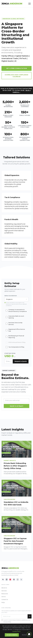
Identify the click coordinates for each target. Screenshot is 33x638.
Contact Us (4, 599)
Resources (4, 593)
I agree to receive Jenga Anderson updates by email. (17, 620)
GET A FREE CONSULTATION (16, 68)
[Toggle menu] (29, 4)
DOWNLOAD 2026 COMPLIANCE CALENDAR (16, 75)
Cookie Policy (16, 631)
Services (4, 590)
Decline (24, 635)
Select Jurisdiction (10, 295)
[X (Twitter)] (21, 579)
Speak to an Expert (16, 406)
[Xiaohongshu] (10, 579)
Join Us (3, 596)
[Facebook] (13, 579)
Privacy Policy (7, 621)
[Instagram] (17, 579)
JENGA (11, 3)
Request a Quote (21, 361)
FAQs (3, 602)
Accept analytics (12, 635)
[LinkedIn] (6, 579)
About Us (4, 587)
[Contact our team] (29, 634)
